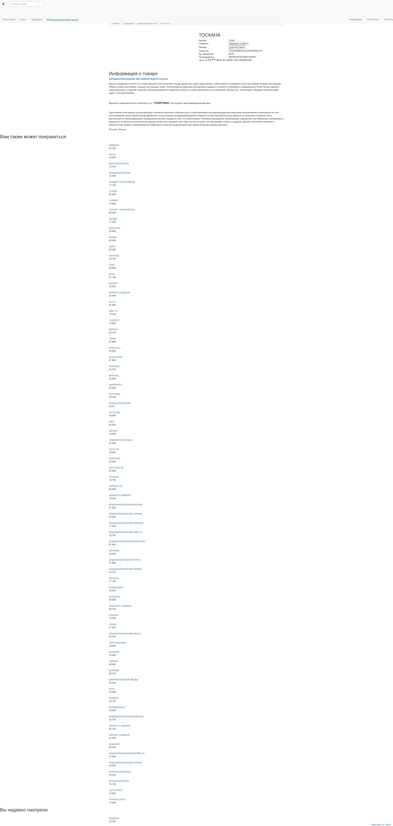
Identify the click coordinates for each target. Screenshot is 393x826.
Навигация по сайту (381, 824)
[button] (2, 11)
